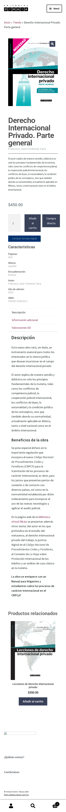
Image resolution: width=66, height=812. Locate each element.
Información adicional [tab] (25, 320)
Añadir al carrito (33, 223)
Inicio (7, 22)
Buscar (33, 806)
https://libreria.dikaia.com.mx (16, 795)
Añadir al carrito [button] (33, 701)
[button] (52, 44)
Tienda (17, 22)
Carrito (51, 802)
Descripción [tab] (18, 312)
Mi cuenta (11, 806)
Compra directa (51, 221)
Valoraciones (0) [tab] (21, 327)
